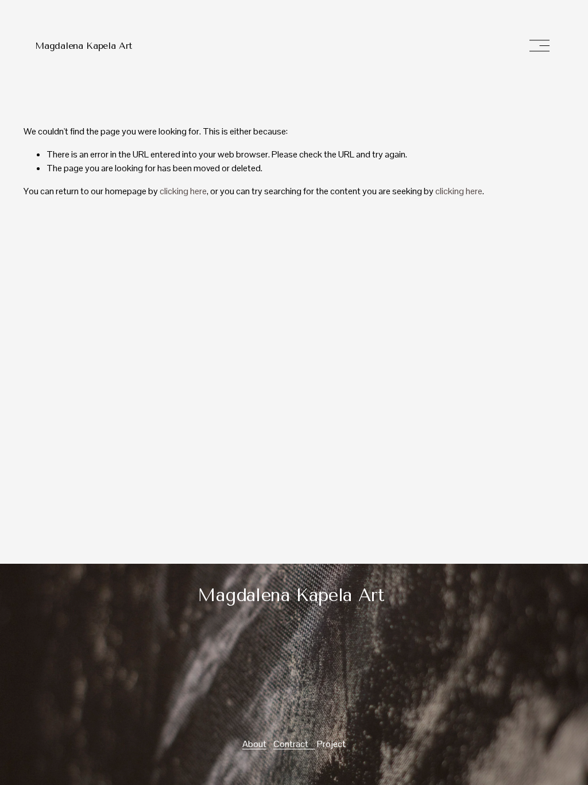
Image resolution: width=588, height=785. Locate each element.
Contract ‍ (294, 744)
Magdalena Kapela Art (83, 45)
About (254, 744)
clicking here (183, 191)
